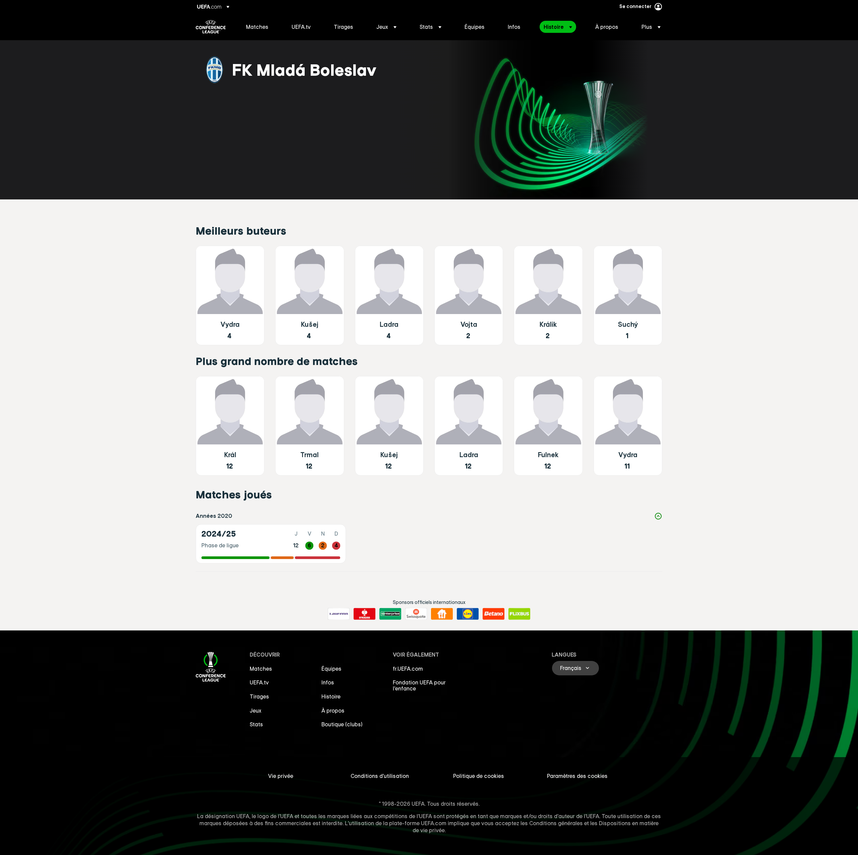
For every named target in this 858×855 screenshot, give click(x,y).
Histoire (331, 696)
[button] (386, 26)
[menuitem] (260, 26)
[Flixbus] (519, 614)
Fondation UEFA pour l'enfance (419, 685)
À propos (333, 711)
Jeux (255, 711)
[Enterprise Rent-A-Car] (390, 614)
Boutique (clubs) (342, 724)
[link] (257, 26)
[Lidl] (468, 614)
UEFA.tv (259, 682)
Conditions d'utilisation (380, 776)
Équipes (331, 669)
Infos (327, 682)
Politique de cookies (478, 776)
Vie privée (280, 776)
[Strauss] (364, 614)
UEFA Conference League (211, 27)
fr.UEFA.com (408, 669)
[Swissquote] (416, 614)
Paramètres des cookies (577, 776)
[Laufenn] (339, 614)
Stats (256, 724)
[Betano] (493, 614)
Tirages (259, 696)
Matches (261, 669)
